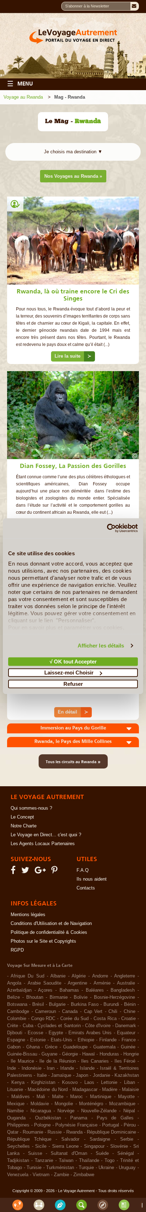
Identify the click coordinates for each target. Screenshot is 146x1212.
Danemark (125, 1025)
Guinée (128, 1047)
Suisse (35, 1153)
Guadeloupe (75, 1047)
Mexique (15, 1103)
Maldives (20, 1096)
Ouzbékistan (48, 1117)
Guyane (49, 1054)
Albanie (58, 976)
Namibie (15, 1110)
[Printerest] (55, 871)
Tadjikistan (18, 1160)
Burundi (111, 1004)
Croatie (128, 1018)
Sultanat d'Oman (69, 1153)
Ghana (33, 1047)
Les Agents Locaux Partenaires (43, 843)
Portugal (110, 1125)
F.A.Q (83, 870)
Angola (14, 983)
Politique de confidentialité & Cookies (49, 932)
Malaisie (130, 1089)
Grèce (51, 1047)
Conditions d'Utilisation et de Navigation (51, 923)
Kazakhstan (126, 1075)
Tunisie (34, 1167)
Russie (54, 1132)
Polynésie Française (76, 1125)
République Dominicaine (111, 1132)
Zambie (61, 1174)
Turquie (86, 1167)
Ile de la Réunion (57, 1061)
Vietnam (41, 1174)
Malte (57, 1096)
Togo (109, 1160)
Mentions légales (28, 914)
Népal (129, 1110)
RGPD (17, 950)
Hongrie (131, 1054)
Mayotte (126, 1096)
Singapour (94, 1146)
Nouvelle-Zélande (99, 1110)
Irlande (67, 1068)
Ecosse (35, 1032)
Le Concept (22, 817)
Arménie (102, 983)
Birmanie (59, 997)
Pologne (42, 1125)
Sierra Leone (65, 1146)
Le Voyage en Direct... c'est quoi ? (46, 834)
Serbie (126, 1139)
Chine (129, 1011)
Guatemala (104, 1047)
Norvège (65, 1110)
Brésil (38, 1004)
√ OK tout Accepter (73, 661)
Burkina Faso (85, 1004)
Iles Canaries (95, 1061)
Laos (89, 1082)
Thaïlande (89, 1160)
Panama (78, 1117)
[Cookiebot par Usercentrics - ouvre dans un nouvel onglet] (107, 528)
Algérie (79, 976)
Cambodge (18, 1011)
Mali (40, 1096)
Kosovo (70, 1082)
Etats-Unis (61, 1039)
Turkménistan (60, 1167)
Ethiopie (86, 1039)
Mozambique (122, 1103)
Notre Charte (23, 825)
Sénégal (125, 1153)
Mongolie (64, 1103)
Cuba (28, 1025)
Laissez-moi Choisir (69, 673)
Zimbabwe (83, 1174)
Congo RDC (43, 1018)
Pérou (130, 1125)
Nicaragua (40, 1110)
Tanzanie (44, 1160)
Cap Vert (93, 1011)
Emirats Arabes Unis (90, 1032)
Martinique (100, 1096)
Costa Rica (105, 1018)
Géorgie (70, 1054)
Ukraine (106, 1167)
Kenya (17, 1082)
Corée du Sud (74, 1018)
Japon (82, 1075)
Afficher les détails (101, 646)
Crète (12, 1025)
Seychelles (18, 1146)
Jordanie (101, 1075)
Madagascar (84, 1089)
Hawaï (88, 1054)
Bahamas (69, 990)
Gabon (14, 1047)
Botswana (17, 1004)
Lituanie (15, 1089)
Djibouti (14, 1032)
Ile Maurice (22, 1061)
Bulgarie (57, 1004)
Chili (112, 1011)
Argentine (77, 983)
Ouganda (16, 1117)
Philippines (18, 1125)
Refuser (73, 684)
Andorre (100, 976)
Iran (51, 1068)
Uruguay (127, 1167)
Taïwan (66, 1160)
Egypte (56, 1032)
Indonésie (31, 1068)
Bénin (130, 1004)
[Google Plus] (41, 871)
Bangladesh (123, 990)
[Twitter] (26, 871)
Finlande (108, 1039)
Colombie (16, 1018)
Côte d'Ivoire (98, 1025)
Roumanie (33, 1132)
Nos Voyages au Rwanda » (73, 176)
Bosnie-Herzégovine (114, 997)
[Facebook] (14, 871)
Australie (126, 983)
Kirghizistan (43, 1082)
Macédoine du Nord (48, 1089)
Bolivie (81, 997)
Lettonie (109, 1082)
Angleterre (124, 976)
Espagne (16, 1039)
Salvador (70, 1139)
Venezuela (17, 1174)
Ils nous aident (92, 879)
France (129, 1039)
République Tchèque (29, 1139)
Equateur (126, 1032)
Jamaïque (61, 1075)
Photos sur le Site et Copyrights (43, 941)
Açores (45, 990)
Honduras (109, 1054)
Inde (11, 1068)
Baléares (95, 990)
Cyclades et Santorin (59, 1025)
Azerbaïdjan (19, 990)
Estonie (38, 1039)
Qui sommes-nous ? (31, 808)
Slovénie (119, 1146)
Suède (102, 1153)
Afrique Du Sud (27, 976)
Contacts (86, 888)
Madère (109, 1089)
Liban (129, 1082)
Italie (42, 1075)
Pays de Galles (115, 1117)
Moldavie (39, 1103)
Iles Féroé (125, 1061)
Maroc (76, 1096)
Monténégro (91, 1103)
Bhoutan (34, 997)
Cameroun (45, 1011)
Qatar (12, 1132)
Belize (13, 997)
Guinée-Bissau (22, 1054)
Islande (87, 1068)
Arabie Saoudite (44, 983)
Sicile (40, 1146)
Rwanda (74, 1132)
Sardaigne (100, 1139)
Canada (70, 1011)
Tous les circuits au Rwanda (73, 761)
